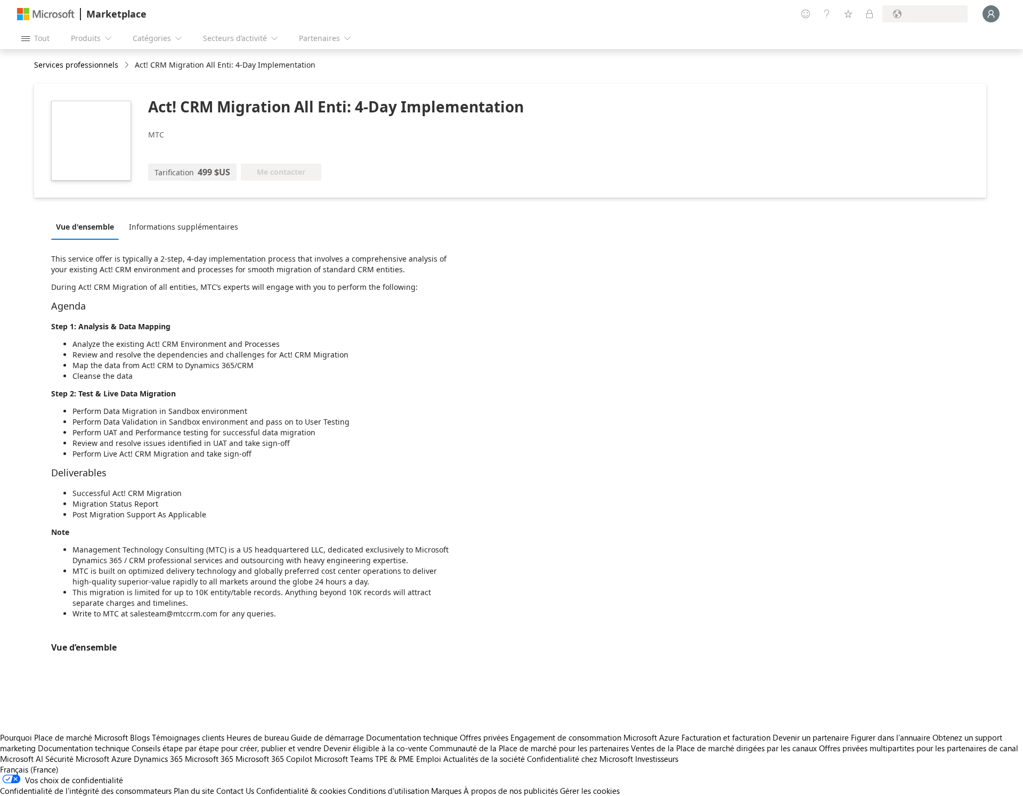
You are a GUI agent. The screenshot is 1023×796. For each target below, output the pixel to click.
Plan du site (194, 790)
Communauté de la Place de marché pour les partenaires (529, 748)
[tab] (87, 226)
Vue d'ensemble (85, 227)
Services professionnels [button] (76, 65)
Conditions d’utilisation (388, 790)
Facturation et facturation (725, 737)
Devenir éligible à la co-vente (375, 748)
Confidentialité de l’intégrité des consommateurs (86, 790)
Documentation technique (412, 737)
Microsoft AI (21, 758)
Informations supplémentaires (183, 227)
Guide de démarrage (327, 737)
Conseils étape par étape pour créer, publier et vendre (226, 748)
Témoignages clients (188, 737)
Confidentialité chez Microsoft (580, 758)
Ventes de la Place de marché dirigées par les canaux (724, 748)
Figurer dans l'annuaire (890, 737)
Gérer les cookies (590, 790)
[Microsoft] (46, 14)
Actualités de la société (484, 758)
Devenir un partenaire (811, 737)
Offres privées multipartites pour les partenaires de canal (918, 748)
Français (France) (29, 769)
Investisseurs (656, 758)
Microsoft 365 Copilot (274, 758)
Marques (446, 790)
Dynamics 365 (158, 758)
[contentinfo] (128, 65)
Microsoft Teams (343, 758)
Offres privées (484, 737)
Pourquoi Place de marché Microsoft (64, 737)
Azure (121, 758)
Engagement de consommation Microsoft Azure (595, 737)
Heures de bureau (257, 737)
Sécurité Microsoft (77, 758)
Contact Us (235, 790)
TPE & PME (394, 758)
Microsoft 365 (209, 758)
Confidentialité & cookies (301, 790)
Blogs (140, 737)
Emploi (428, 758)
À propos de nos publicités (511, 790)
